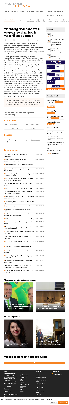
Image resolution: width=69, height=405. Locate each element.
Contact (49, 11)
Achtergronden (24, 375)
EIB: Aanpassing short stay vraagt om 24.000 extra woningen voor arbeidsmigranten (18, 179)
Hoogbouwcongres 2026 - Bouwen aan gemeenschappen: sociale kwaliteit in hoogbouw (57, 42)
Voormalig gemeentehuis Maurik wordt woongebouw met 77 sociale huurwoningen (19, 192)
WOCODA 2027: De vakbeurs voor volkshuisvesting (56, 56)
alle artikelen (24, 104)
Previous (5, 296)
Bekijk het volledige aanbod (55, 89)
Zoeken (51, 15)
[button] (14, 11)
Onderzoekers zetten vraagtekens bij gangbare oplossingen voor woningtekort (17, 214)
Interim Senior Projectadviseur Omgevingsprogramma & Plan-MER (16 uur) (55, 144)
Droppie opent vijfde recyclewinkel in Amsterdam (18, 188)
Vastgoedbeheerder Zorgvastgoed (55, 101)
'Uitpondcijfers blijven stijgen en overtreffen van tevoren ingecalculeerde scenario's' (17, 247)
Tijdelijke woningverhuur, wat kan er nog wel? (17, 206)
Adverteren (30, 11)
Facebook (42, 391)
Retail (21, 381)
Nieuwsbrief (43, 380)
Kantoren (22, 379)
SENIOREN (31, 112)
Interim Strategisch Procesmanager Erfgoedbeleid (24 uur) (55, 138)
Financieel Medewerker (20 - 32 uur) (55, 117)
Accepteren (63, 402)
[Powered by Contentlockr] (57, 374)
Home (7, 11)
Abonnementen (58, 11)
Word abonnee (34, 363)
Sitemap (22, 391)
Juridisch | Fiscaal (24, 384)
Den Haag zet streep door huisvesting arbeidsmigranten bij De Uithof (15, 160)
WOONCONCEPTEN (9, 114)
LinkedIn (42, 387)
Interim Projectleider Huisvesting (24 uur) (52, 128)
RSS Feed (42, 383)
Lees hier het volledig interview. (14, 96)
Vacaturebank (40, 11)
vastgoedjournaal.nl (41, 377)
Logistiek (22, 382)
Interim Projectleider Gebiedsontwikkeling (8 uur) (54, 122)
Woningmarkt (23, 377)
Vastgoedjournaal (24, 374)
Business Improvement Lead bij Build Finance (55, 111)
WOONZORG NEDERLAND (22, 112)
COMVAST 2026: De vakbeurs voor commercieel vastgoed (57, 50)
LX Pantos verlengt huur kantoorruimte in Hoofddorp (19, 219)
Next (63, 296)
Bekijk (62, 71)
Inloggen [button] (59, 15)
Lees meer (49, 399)
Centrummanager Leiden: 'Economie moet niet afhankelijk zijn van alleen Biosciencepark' (17, 266)
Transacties (23, 386)
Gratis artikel (10, 112)
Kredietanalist (52, 105)
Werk (21, 387)
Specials (22, 389)
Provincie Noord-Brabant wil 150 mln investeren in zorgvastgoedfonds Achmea (18, 271)
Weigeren (54, 402)
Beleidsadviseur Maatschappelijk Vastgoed (54, 149)
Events (22, 11)
